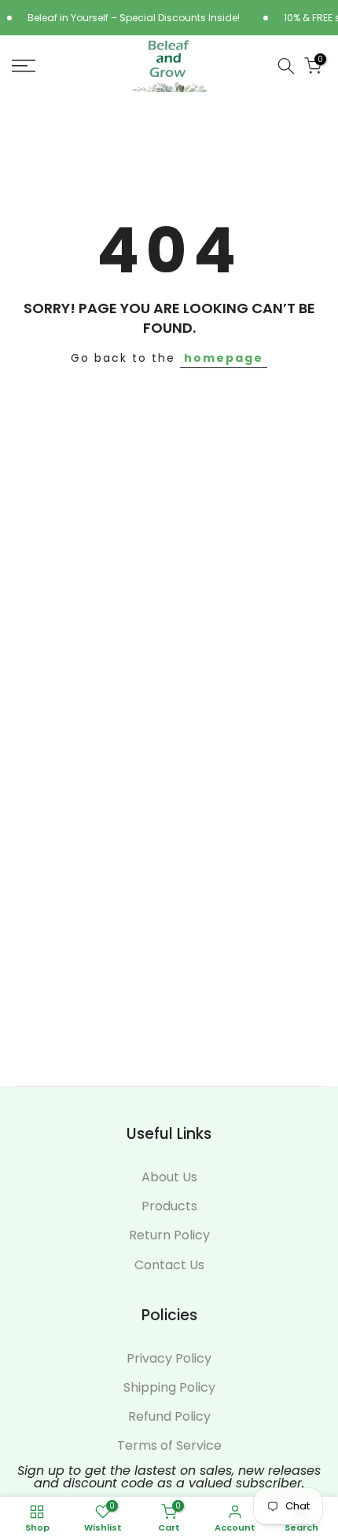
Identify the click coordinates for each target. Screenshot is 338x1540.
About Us (169, 1177)
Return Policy (169, 1235)
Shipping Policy (169, 1387)
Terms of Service (169, 1445)
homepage (223, 358)
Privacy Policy (169, 1358)
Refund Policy (169, 1416)
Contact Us (169, 1265)
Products (169, 1206)
